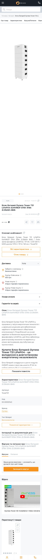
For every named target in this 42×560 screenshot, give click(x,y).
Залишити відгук (21, 469)
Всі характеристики (19, 249)
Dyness (5, 411)
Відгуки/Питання (30, 20)
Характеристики (16, 20)
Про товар (4, 20)
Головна (4, 16)
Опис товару (20, 255)
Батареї (11, 16)
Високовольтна (8, 420)
